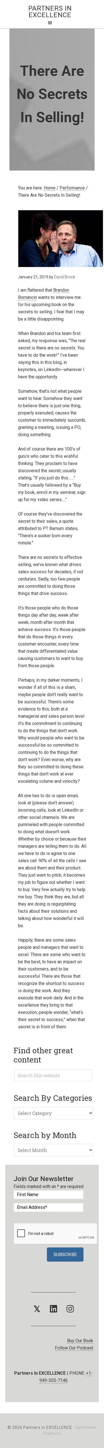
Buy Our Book (80, 1340)
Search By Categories (53, 1098)
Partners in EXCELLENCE (50, 11)
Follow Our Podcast (74, 1348)
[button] (37, 1309)
